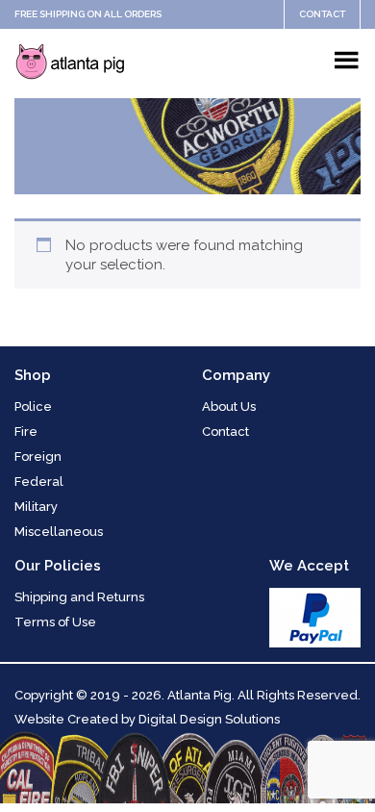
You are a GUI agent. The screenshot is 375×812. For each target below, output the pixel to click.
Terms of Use (55, 622)
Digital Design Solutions (209, 719)
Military (36, 506)
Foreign (38, 456)
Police (33, 406)
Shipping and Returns (79, 597)
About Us (229, 406)
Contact (322, 14)
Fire (26, 431)
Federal (38, 481)
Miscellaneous (58, 531)
